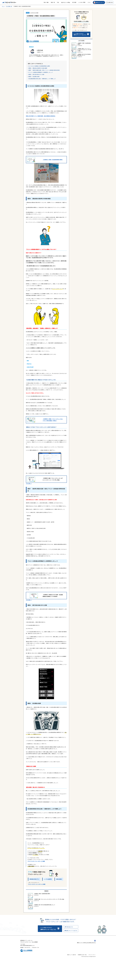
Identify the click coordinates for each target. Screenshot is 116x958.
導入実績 (74, 2)
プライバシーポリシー (92, 954)
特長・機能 (46, 2)
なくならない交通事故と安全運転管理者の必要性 (39, 66)
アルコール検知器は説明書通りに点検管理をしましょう (40, 72)
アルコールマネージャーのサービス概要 (36, 861)
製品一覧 (53, 2)
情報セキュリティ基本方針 (71, 954)
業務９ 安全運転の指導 (33, 76)
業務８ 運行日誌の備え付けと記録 (36, 74)
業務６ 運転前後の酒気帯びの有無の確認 (37, 68)
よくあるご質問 (81, 2)
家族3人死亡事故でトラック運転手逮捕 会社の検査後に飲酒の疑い (40, 116)
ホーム (3, 6)
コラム (89, 2)
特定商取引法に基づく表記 (82, 954)
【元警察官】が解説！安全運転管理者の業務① (53, 159)
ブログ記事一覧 (9, 6)
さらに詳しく (29, 483)
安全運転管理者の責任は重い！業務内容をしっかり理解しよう (42, 78)
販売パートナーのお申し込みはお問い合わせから (86, 942)
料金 (58, 2)
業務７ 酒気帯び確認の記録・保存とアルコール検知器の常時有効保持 (44, 70)
